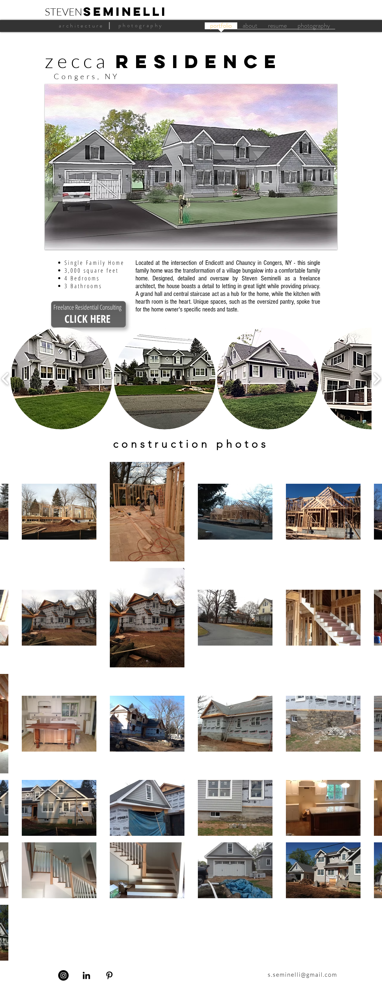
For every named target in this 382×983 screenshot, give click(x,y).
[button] (191, 167)
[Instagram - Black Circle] (63, 975)
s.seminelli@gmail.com (302, 974)
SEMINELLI (125, 11)
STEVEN (63, 11)
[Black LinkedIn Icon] (86, 975)
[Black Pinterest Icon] (109, 975)
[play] (325, 244)
